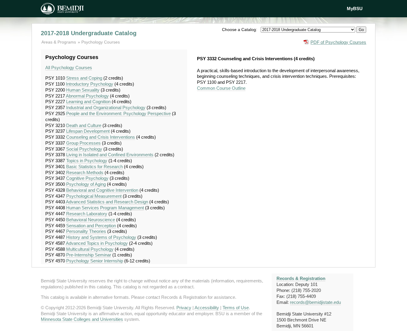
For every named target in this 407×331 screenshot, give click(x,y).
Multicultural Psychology (90, 249)
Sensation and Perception (91, 225)
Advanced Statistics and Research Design (107, 201)
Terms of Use (236, 307)
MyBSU (355, 8)
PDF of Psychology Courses (338, 42)
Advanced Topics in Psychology (97, 243)
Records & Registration (300, 278)
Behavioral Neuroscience (90, 219)
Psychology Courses (100, 42)
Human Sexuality (83, 89)
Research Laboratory (86, 213)
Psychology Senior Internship (94, 260)
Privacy (183, 307)
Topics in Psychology (86, 160)
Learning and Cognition (88, 101)
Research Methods (84, 172)
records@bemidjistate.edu (315, 302)
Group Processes (83, 143)
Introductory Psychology (89, 83)
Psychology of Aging (86, 184)
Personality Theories (86, 231)
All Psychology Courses (68, 67)
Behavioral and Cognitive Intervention (102, 190)
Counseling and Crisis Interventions (100, 137)
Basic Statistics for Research (94, 166)
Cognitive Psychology (87, 178)
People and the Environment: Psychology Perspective (118, 113)
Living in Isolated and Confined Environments (109, 154)
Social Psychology (84, 148)
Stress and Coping (84, 78)
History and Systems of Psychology (101, 237)
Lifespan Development (88, 131)
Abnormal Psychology (87, 95)
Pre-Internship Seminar (88, 254)
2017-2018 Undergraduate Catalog (88, 33)
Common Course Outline (221, 88)
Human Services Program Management (105, 207)
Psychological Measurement (94, 196)
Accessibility (207, 307)
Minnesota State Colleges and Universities (82, 319)
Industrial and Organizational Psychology (105, 107)
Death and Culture (83, 125)
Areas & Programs (59, 42)
